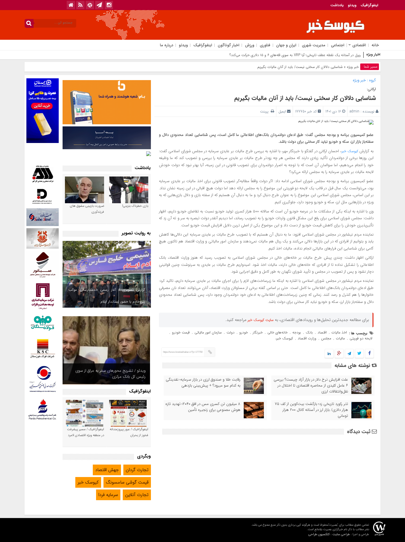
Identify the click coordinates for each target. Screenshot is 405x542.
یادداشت (337, 5)
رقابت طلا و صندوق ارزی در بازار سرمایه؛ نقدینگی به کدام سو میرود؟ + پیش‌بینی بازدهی (203, 383)
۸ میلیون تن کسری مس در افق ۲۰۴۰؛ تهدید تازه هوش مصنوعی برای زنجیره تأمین (202, 407)
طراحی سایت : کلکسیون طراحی (329, 534)
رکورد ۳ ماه (353, 55)
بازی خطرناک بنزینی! (135, 206)
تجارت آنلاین (137, 494)
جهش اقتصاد (107, 469)
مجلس (326, 338)
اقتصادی (359, 45)
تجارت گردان (137, 469)
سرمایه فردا (108, 494)
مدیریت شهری (313, 45)
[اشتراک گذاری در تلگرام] (349, 354)
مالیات (340, 338)
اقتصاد (322, 332)
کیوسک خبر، (284, 338)
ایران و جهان (286, 45)
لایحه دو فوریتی (361, 338)
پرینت (265, 111)
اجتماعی (337, 45)
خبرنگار (258, 332)
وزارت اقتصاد (307, 338)
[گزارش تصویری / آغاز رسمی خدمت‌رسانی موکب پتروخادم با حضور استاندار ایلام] (107, 274)
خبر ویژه (353, 67)
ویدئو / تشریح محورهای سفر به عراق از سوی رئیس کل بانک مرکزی (110, 374)
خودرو (243, 332)
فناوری (265, 45)
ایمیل (282, 111)
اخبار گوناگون (228, 45)
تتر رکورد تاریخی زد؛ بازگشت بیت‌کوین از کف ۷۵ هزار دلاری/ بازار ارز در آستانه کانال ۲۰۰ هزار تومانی (311, 410)
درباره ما (166, 45)
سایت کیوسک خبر (261, 320)
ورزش (249, 45)
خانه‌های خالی (277, 332)
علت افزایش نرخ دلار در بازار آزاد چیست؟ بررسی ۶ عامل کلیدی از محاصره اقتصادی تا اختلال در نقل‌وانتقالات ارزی (311, 386)
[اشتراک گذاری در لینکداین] (329, 354)
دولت (231, 332)
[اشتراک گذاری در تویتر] (359, 354)
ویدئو (352, 5)
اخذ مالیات (339, 332)
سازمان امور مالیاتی (208, 332)
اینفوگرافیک (369, 5)
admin (354, 111)
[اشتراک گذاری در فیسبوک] (369, 354)
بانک (309, 332)
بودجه (296, 332)
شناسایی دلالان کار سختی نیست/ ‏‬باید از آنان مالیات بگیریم (305, 98)
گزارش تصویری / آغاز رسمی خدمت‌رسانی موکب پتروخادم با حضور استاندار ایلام (106, 295)
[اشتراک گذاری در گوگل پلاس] (339, 354)
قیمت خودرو (181, 332)
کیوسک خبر (350, 151)
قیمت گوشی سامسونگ (127, 482)
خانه (375, 45)
